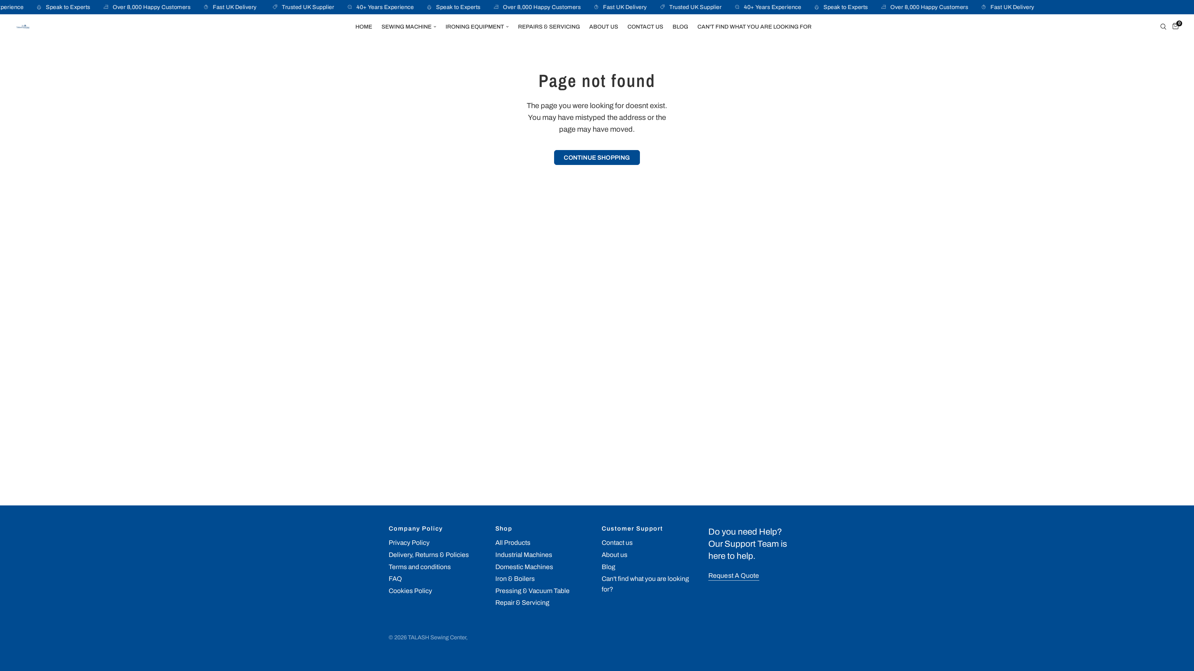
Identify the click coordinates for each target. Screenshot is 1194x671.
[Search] (1163, 26)
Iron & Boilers (515, 578)
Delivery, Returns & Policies (429, 554)
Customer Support (632, 529)
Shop (504, 529)
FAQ (395, 578)
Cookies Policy (410, 590)
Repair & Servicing (522, 602)
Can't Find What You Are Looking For (754, 27)
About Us (603, 27)
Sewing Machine (407, 27)
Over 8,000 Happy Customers (141, 7)
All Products (512, 542)
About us (614, 554)
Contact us (617, 542)
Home (363, 27)
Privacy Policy (409, 542)
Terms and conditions (420, 567)
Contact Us (645, 27)
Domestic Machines (524, 567)
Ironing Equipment (475, 27)
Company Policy (416, 529)
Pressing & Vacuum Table (532, 590)
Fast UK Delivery (224, 7)
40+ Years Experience (374, 7)
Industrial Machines (523, 554)
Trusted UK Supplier (297, 7)
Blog (680, 27)
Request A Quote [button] (733, 575)
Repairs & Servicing (549, 27)
